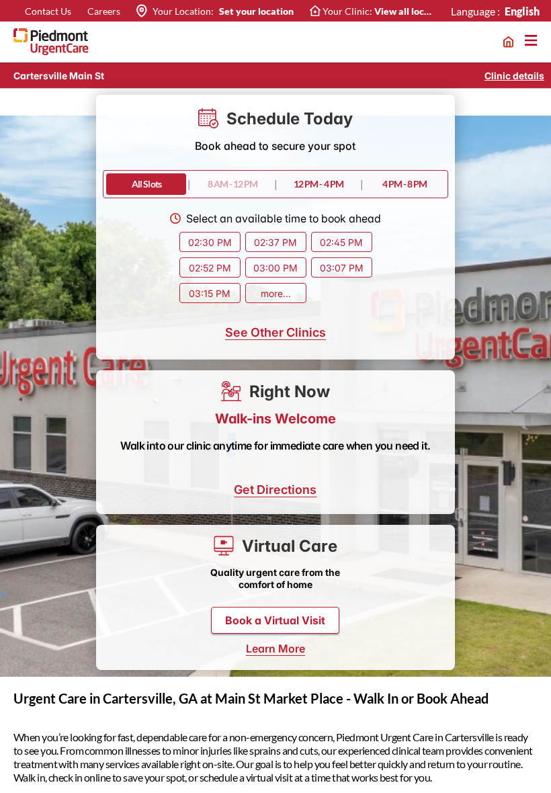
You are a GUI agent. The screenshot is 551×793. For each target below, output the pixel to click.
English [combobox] (522, 11)
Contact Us (48, 11)
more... (276, 293)
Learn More (275, 648)
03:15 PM (209, 293)
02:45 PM (341, 242)
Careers (103, 11)
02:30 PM (210, 242)
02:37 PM (275, 242)
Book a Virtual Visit (275, 620)
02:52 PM (210, 268)
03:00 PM (275, 268)
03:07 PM (342, 268)
